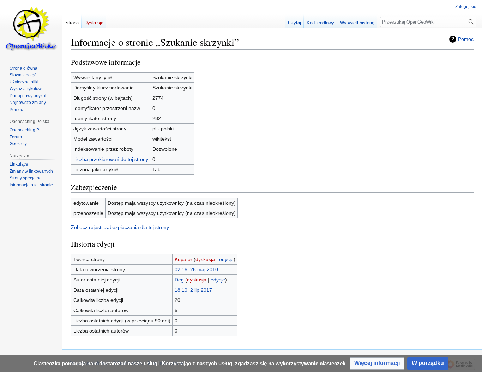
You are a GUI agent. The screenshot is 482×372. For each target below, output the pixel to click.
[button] (377, 363)
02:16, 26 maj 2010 (196, 269)
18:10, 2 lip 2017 (193, 290)
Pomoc (466, 39)
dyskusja (205, 259)
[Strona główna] (31, 28)
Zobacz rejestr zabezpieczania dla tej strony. (120, 227)
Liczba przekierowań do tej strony (110, 159)
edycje (226, 259)
